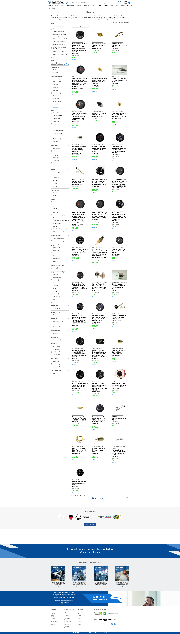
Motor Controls (70, 5)
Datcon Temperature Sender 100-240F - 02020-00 (99, 45)
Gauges (57, 5)
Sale (112, 5)
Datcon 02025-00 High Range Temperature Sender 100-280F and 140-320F (99, 81)
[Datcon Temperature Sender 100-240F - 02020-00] (100, 34)
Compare (74, 59)
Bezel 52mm (57, 247)
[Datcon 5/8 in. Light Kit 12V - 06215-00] (100, 104)
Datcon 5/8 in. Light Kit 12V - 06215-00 (99, 114)
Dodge (55, 195)
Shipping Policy (67, 618)
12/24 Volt (56, 178)
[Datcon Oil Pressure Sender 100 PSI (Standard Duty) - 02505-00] (80, 137)
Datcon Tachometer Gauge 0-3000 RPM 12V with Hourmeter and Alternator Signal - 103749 (79, 354)
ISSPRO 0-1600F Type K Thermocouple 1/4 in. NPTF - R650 (119, 80)
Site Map (106, 633)
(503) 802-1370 (126, 1)
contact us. (108, 549)
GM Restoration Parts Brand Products (59, 35)
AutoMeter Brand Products (60, 26)
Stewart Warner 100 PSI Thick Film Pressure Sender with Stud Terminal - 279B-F (99, 286)
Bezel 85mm (56, 261)
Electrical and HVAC (58, 241)
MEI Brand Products (59, 44)
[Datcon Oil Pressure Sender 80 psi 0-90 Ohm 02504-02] (119, 341)
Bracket (56, 250)
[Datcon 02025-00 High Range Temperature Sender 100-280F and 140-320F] (100, 69)
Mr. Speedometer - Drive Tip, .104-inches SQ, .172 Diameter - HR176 (119, 452)
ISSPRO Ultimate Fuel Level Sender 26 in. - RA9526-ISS (119, 317)
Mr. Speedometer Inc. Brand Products (59, 48)
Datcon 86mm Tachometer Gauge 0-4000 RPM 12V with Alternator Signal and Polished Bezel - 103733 (119, 217)
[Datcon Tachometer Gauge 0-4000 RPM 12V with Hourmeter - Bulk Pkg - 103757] (100, 407)
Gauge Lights (57, 277)
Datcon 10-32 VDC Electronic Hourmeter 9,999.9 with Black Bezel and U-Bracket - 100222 (119, 150)
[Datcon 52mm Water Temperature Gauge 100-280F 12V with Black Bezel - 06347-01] (80, 275)
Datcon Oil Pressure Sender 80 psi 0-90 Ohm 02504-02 (118, 352)
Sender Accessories (58, 101)
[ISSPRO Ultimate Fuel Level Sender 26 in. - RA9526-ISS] (119, 306)
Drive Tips (56, 291)
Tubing (55, 285)
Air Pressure (57, 95)
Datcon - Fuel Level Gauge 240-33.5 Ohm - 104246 (119, 251)
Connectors (56, 296)
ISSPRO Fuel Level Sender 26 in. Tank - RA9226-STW (78, 181)
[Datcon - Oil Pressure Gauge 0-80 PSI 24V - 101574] (80, 472)
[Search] (103, 2)
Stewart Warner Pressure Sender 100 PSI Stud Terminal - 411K (119, 286)
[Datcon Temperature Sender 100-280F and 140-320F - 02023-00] (80, 407)
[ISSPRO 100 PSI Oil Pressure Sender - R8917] (100, 439)
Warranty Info (67, 621)
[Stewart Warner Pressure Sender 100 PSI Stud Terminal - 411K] (119, 275)
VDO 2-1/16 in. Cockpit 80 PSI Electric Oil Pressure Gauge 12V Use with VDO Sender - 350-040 (99, 216)
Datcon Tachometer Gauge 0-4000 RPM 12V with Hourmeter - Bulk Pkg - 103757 (99, 419)
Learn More (58, 587)
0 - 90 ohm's (57, 136)
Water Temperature (59, 215)
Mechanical (57, 151)
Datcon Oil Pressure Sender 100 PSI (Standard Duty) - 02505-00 (79, 149)
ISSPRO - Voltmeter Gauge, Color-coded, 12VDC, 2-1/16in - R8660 (99, 149)
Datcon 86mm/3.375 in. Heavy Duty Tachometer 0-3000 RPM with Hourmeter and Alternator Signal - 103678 (79, 48)
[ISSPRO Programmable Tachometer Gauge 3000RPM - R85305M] (80, 374)
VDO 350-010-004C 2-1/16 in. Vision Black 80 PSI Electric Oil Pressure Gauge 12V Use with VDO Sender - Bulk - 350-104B (119, 183)
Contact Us (115, 597)
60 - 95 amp (56, 352)
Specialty (93, 5)
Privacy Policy (89, 633)
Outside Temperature (58, 231)
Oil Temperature (57, 217)
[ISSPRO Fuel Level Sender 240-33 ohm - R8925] (119, 407)
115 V (55, 183)
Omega (79, 615)
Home (52, 612)
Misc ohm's (56, 141)
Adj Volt (56, 180)
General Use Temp (58, 223)
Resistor (55, 299)
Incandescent (57, 340)
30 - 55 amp (56, 346)
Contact (123, 5)
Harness (55, 282)
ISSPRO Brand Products (60, 38)
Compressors (58, 321)
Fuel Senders (57, 364)
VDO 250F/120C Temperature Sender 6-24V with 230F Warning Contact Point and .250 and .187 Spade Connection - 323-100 (100, 253)
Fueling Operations (58, 238)
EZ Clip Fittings (57, 308)
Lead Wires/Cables (58, 115)
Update (66, 63)
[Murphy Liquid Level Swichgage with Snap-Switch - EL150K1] (119, 374)
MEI (78, 613)
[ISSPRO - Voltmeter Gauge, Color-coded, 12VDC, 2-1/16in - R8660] (100, 137)
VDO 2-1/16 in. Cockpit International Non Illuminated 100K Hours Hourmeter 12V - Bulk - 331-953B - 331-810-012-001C (80, 82)
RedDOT (79, 612)
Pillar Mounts (57, 258)
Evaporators (56, 326)
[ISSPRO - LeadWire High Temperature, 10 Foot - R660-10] (80, 439)
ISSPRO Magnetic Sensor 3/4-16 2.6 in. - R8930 (119, 45)
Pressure (56, 87)
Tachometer (57, 93)
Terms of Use (98, 633)
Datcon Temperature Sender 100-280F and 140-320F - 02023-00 (79, 418)
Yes (55, 69)
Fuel (55, 84)
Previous (59, 516)
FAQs (65, 616)
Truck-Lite (80, 623)
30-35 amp (56, 349)
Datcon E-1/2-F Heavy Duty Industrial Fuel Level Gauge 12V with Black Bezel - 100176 (99, 182)
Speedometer (57, 98)
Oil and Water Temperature (60, 229)
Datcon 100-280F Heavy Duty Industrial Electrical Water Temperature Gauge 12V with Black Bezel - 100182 (79, 319)
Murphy (79, 616)
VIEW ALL (80, 624)
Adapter (56, 280)
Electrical (50, 5)
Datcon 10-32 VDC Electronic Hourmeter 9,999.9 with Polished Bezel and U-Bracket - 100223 (99, 387)
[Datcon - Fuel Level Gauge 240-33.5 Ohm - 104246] (119, 240)
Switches (106, 5)
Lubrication (86, 5)
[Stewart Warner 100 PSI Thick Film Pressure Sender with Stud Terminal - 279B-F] (100, 275)
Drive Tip (55, 268)
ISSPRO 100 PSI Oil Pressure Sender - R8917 (98, 450)
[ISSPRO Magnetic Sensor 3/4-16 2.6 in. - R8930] (119, 34)
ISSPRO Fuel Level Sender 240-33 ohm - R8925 (119, 418)
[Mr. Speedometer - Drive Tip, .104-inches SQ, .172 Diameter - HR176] (119, 439)
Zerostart (80, 620)
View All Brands (90, 524)
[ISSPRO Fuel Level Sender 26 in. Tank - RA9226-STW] (80, 170)
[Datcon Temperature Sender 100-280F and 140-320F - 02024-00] (119, 104)
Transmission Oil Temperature (61, 220)
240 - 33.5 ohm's (58, 130)
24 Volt (56, 175)
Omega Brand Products (60, 54)
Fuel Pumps (56, 366)
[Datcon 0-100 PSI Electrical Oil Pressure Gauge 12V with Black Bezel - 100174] (100, 306)
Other (55, 90)
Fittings (55, 124)
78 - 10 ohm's (57, 139)
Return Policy (67, 620)
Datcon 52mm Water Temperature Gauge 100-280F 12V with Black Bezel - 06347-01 (80, 286)
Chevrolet (56, 192)
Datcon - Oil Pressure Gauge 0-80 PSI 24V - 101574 (79, 483)
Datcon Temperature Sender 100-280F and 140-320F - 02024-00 (119, 115)
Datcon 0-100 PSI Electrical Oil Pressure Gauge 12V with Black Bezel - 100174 (99, 318)
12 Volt (56, 172)
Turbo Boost (57, 104)
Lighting (79, 5)
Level (55, 165)
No (55, 72)
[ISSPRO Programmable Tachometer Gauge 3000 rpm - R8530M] (80, 240)
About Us (129, 5)
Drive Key (56, 294)
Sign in (125, 3)
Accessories (56, 121)
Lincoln (79, 618)
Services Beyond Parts (90, 563)
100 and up (56, 354)
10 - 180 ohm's (57, 133)
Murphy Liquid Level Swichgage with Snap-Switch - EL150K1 (119, 385)
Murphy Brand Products (59, 51)
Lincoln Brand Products (59, 41)
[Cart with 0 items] (129, 3)
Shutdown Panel (57, 163)
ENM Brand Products (58, 31)
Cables (117, 5)
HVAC (62, 5)
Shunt (55, 288)
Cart (65, 613)
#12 (54, 373)
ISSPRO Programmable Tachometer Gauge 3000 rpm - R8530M (80, 251)
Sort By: (74, 26)
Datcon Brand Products (59, 28)
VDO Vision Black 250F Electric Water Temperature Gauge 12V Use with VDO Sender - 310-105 (79, 117)
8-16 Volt (56, 186)
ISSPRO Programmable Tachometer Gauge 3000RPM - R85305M (80, 385)
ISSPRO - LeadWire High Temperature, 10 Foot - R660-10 (79, 450)
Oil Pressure (57, 82)
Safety (99, 5)
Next (127, 497)
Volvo (55, 202)
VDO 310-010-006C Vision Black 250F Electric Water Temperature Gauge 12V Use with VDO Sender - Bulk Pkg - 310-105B (78, 217)
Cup (54, 256)
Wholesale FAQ (67, 623)
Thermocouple (57, 118)
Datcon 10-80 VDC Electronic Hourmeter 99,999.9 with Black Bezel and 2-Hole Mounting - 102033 (99, 354)
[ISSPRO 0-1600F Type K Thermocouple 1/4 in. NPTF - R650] (119, 69)
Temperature (57, 79)
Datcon (79, 621)
